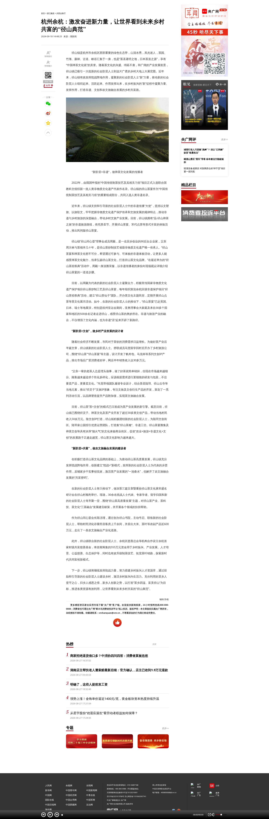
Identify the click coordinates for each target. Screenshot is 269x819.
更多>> (165, 728)
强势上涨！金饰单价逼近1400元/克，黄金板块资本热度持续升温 (114, 699)
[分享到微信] (48, 103)
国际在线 (49, 799)
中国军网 (90, 799)
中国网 (48, 795)
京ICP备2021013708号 (115, 796)
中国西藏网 (71, 804)
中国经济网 (71, 795)
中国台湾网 (71, 799)
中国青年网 (71, 790)
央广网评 (188, 139)
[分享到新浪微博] (48, 113)
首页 (43, 13)
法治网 (89, 804)
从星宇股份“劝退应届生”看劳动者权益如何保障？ (104, 713)
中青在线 (90, 795)
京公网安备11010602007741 (135, 796)
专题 (69, 727)
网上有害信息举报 (159, 785)
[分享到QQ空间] (48, 122)
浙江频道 (50, 13)
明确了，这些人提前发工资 (89, 684)
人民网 (48, 785)
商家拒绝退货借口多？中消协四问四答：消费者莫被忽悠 (109, 656)
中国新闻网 (91, 790)
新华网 (48, 790)
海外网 (48, 809)
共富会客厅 (61, 13)
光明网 (89, 785)
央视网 (69, 785)
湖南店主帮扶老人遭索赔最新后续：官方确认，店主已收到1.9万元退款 (119, 670)
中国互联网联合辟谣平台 (161, 789)
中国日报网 (50, 804)
